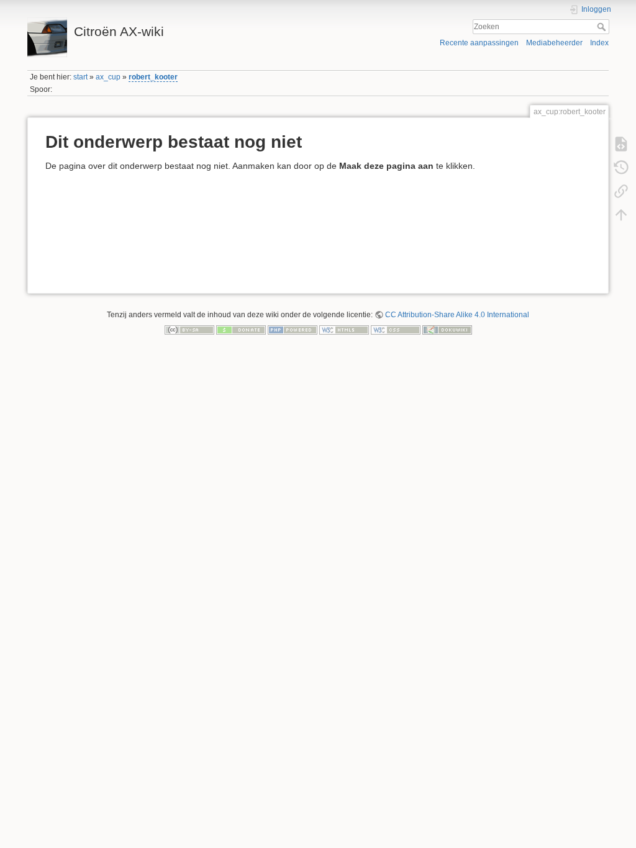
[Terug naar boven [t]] (621, 214)
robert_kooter (153, 77)
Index (599, 42)
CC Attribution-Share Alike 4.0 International (457, 314)
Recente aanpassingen (479, 42)
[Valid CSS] (395, 329)
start (80, 77)
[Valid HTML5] (344, 329)
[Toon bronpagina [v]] (621, 143)
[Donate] (241, 329)
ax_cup (108, 77)
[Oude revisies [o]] (621, 167)
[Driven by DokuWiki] (447, 329)
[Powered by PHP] (292, 329)
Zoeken (603, 26)
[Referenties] (621, 190)
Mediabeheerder (554, 42)
